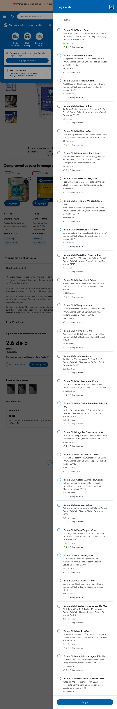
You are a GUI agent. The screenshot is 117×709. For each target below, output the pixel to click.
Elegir (85, 702)
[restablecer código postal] (61, 20)
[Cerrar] (111, 7)
